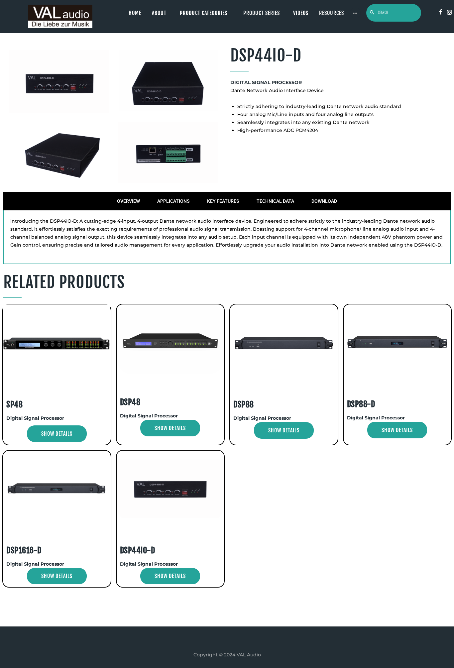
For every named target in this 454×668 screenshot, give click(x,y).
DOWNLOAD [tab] (324, 201)
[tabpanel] (227, 237)
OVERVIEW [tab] (128, 201)
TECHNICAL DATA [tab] (275, 201)
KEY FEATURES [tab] (223, 201)
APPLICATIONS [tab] (173, 201)
